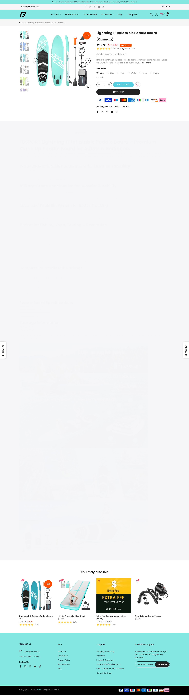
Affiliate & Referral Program (108, 664)
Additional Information (103, 132)
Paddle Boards (71, 14)
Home (21, 23)
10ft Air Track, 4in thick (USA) (71, 616)
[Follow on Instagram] (90, 6)
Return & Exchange (105, 660)
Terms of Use (64, 664)
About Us (62, 651)
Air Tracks (55, 14)
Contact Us (63, 655)
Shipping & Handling (105, 651)
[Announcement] (94, 2)
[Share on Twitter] (102, 112)
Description (80, 132)
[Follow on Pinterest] (94, 6)
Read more (146, 63)
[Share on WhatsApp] (117, 112)
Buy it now (118, 92)
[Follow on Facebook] (86, 6)
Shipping (100, 54)
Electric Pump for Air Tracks (148, 616)
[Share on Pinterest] (107, 112)
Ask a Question (122, 106)
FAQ (59, 668)
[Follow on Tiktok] (103, 6)
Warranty (100, 655)
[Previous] (35, 60)
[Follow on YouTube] (99, 6)
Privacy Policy (64, 660)
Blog (120, 14)
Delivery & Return (104, 106)
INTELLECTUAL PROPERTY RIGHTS (110, 668)
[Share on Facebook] (97, 112)
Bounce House (90, 14)
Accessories (106, 14)
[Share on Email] (112, 112)
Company (132, 14)
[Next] (88, 60)
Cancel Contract (104, 673)
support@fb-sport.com (30, 7)
